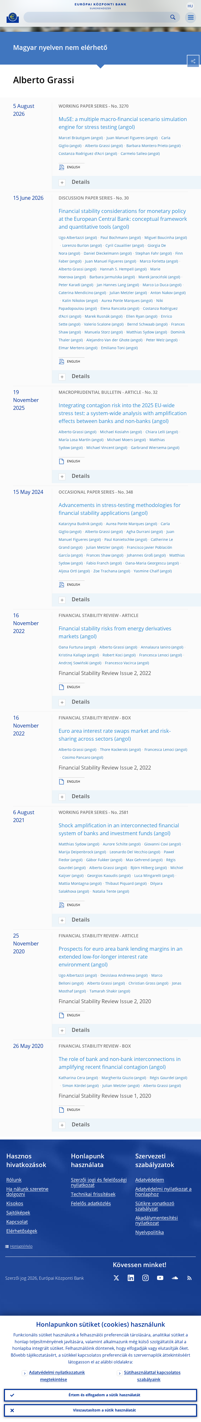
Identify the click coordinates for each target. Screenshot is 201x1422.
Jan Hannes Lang (111, 285)
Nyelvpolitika (149, 1232)
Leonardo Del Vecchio (128, 852)
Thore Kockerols (114, 750)
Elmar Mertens (72, 348)
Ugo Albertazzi (71, 238)
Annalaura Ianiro (155, 647)
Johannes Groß (140, 555)
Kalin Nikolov (73, 301)
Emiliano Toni (113, 348)
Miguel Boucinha (159, 238)
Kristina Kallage (72, 655)
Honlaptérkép (21, 1246)
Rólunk (13, 1180)
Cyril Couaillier (118, 246)
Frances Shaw (98, 555)
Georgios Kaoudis (102, 876)
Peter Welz (155, 340)
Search (173, 17)
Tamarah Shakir (103, 991)
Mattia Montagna (74, 884)
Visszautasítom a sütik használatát (104, 1410)
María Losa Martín (75, 440)
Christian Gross (142, 983)
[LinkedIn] (131, 1278)
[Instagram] (145, 1278)
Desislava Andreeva (117, 975)
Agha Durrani (138, 532)
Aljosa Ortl (68, 571)
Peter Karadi (69, 285)
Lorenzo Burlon (75, 246)
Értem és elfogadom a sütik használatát (104, 1395)
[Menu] (190, 17)
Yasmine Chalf (146, 571)
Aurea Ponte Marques (121, 301)
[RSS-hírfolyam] (189, 1278)
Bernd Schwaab (141, 324)
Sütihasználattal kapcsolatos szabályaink (152, 1376)
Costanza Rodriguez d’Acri (81, 154)
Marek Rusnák (97, 316)
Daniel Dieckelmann (101, 253)
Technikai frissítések (93, 1194)
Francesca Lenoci (154, 655)
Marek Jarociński (152, 277)
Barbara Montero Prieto (147, 146)
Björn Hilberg (142, 868)
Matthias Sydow (140, 332)
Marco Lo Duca (156, 285)
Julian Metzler (122, 293)
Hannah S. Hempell (117, 269)
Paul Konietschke (119, 540)
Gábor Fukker (97, 860)
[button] (190, 6)
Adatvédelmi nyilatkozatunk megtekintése (57, 1376)
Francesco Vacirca (120, 663)
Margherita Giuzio (117, 1078)
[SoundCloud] (175, 1278)
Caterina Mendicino (76, 293)
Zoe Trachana (105, 571)
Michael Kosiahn (114, 432)
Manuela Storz (97, 332)
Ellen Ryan (135, 316)
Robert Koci (113, 655)
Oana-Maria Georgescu (145, 563)
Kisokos (14, 1203)
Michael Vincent (100, 448)
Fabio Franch (97, 563)
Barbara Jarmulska (106, 277)
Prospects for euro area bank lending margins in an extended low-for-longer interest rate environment (120, 957)
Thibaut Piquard (119, 884)
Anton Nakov (161, 293)
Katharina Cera (72, 1078)
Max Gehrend (138, 860)
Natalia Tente (104, 891)
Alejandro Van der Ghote (108, 340)
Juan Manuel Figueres (126, 138)
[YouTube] (160, 1278)
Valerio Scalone (97, 324)
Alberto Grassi (97, 146)
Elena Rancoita (113, 309)
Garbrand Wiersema (148, 448)
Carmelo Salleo (134, 154)
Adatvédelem (149, 1180)
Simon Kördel (74, 1086)
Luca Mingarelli (147, 876)
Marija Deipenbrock (76, 852)
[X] (116, 1278)
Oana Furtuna (71, 647)
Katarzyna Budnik (74, 524)
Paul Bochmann (114, 238)
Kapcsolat (17, 1222)
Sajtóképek (18, 1213)
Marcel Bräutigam (74, 138)
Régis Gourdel (162, 1078)
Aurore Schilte (115, 844)
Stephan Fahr (147, 253)
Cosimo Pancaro (76, 758)
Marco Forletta (152, 261)
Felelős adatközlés (91, 1203)
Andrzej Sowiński (73, 663)
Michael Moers (120, 440)
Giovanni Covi (156, 844)
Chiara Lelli (155, 432)
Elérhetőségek (21, 1231)
